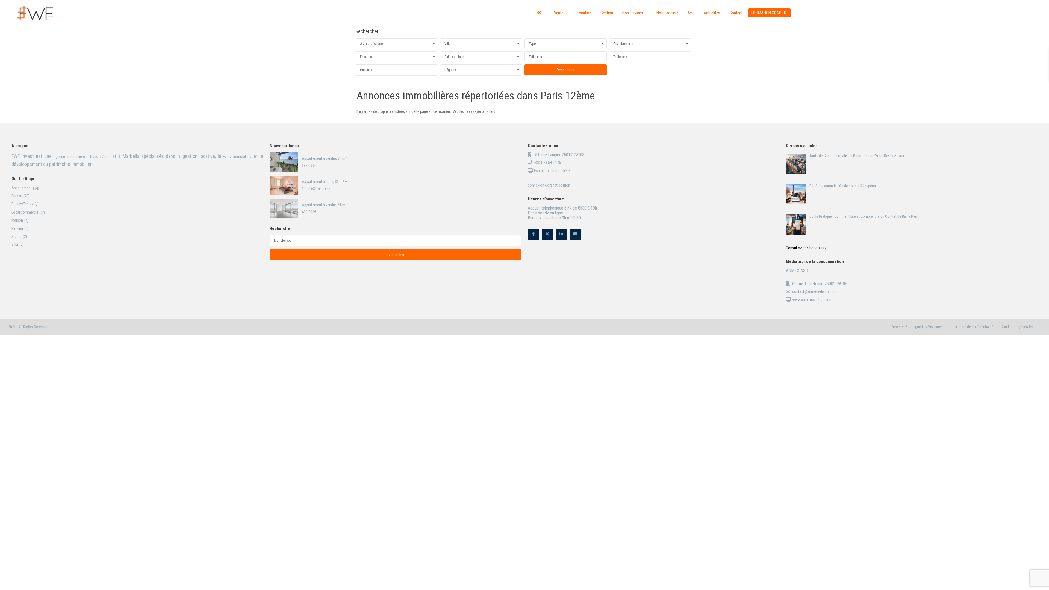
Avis (691, 12)
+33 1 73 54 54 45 (547, 162)
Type (532, 44)
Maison (17, 220)
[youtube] (575, 234)
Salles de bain (454, 57)
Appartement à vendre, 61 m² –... (327, 205)
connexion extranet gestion (549, 185)
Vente (558, 12)
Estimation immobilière (552, 171)
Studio (16, 236)
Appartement (21, 188)
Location (584, 12)
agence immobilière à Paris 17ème (81, 156)
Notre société (667, 12)
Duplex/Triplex (22, 204)
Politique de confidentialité (973, 326)
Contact (735, 12)
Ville (447, 44)
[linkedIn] (561, 234)
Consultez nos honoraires (806, 248)
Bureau (16, 196)
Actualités (712, 12)
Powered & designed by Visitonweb (918, 326)
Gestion (606, 12)
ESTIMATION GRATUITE (769, 12)
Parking (17, 228)
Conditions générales (1017, 326)
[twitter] (547, 234)
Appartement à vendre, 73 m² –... (327, 158)
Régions (450, 70)
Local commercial (25, 212)
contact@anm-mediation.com (815, 291)
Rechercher (395, 254)
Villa (14, 244)
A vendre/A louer (372, 44)
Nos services (632, 12)
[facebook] (533, 234)
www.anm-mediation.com (812, 299)
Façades (366, 57)
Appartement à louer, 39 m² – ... (326, 181)
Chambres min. (623, 44)
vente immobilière (237, 156)
